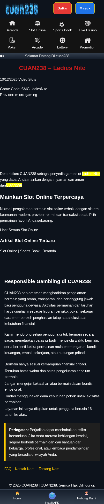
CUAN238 (28, 174)
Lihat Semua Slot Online (19, 230)
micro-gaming (26, 95)
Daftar (62, 8)
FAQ (8, 469)
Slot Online (37, 30)
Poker (12, 47)
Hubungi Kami (86, 498)
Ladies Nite (91, 174)
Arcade (37, 47)
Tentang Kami (49, 469)
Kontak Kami (25, 469)
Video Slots (27, 79)
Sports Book (62, 30)
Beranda (12, 30)
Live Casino (88, 30)
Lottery (62, 47)
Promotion (88, 47)
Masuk (85, 8)
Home (17, 498)
